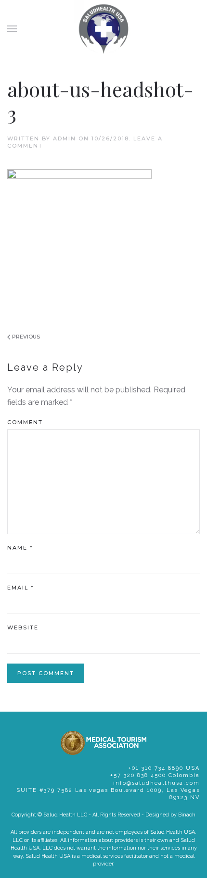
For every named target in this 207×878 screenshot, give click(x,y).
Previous (25, 336)
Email (20, 587)
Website (23, 627)
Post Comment (45, 673)
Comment (25, 422)
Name (20, 547)
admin (64, 138)
